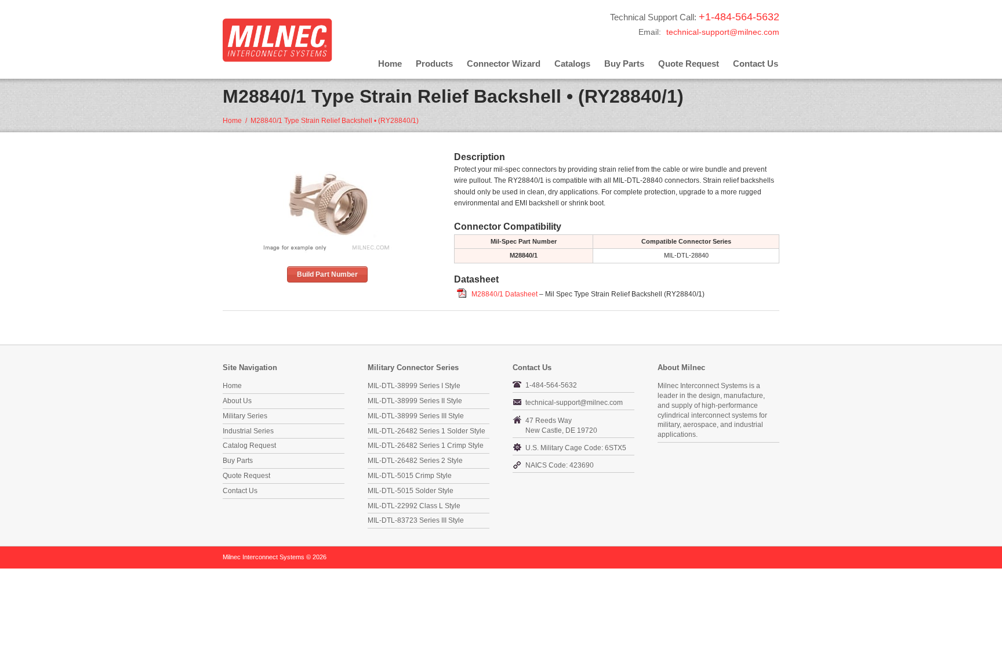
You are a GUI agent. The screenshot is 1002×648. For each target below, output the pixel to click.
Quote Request (688, 63)
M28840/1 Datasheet (504, 294)
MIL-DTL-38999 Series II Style (415, 401)
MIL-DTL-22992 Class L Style (414, 506)
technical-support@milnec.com (722, 32)
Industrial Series (248, 431)
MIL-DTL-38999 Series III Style (416, 416)
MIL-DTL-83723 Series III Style (416, 520)
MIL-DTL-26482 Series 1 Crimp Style (426, 445)
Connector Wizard (503, 63)
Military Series (245, 416)
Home (390, 63)
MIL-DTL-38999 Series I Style (414, 386)
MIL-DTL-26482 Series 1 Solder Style (426, 431)
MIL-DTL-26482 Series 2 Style (415, 461)
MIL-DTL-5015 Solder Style (410, 491)
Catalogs (572, 63)
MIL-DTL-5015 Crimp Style (410, 476)
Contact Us (755, 63)
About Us (237, 401)
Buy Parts (624, 63)
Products (434, 63)
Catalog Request (249, 445)
